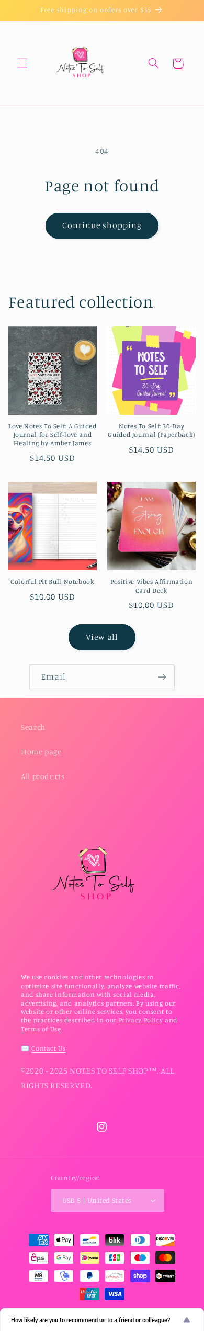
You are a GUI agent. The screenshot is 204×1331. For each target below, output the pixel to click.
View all (102, 637)
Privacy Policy (141, 1020)
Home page (41, 751)
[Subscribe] (162, 677)
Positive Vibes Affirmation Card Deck (151, 586)
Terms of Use (41, 1029)
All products (43, 776)
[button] (22, 63)
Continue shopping (102, 225)
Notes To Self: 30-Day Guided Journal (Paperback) (151, 430)
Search (33, 727)
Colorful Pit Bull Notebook (52, 581)
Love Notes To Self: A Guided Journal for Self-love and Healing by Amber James (52, 434)
